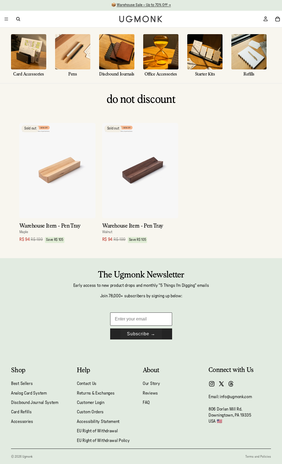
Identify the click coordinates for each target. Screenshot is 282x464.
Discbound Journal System (34, 402)
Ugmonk (27, 456)
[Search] (18, 19)
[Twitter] (221, 384)
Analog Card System (29, 393)
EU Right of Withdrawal (97, 431)
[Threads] (231, 384)
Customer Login (90, 402)
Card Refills (21, 412)
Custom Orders (90, 412)
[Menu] (6, 19)
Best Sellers (21, 384)
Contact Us (86, 384)
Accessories (22, 421)
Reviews (150, 393)
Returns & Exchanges (95, 393)
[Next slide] (87, 170)
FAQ (146, 402)
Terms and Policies (258, 456)
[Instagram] (211, 384)
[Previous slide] (27, 170)
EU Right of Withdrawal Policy (103, 440)
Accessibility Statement (98, 421)
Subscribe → (141, 333)
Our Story (151, 384)
